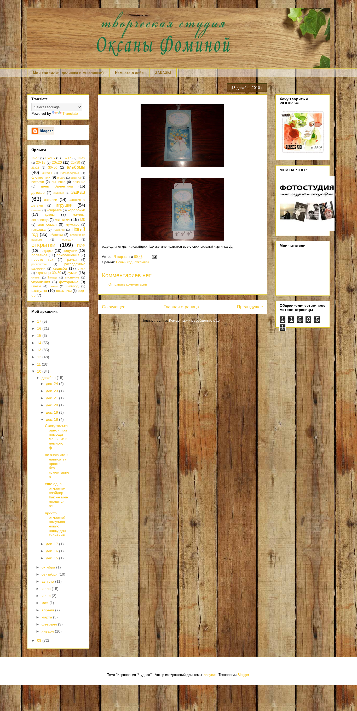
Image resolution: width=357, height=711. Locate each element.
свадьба (60, 268)
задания (58, 192)
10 (39, 371)
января (48, 631)
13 (39, 350)
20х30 (75, 162)
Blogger (243, 675)
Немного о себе (129, 73)
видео (61, 177)
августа (48, 581)
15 (39, 335)
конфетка (54, 210)
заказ (78, 192)
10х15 (35, 158)
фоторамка (68, 282)
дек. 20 (52, 405)
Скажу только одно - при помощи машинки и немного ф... (56, 437)
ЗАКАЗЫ (163, 73)
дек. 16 (52, 551)
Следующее (113, 307)
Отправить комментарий (127, 284)
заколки (50, 199)
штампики (64, 291)
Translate (70, 113)
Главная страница (181, 307)
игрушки (64, 205)
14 (39, 343)
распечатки (39, 264)
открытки (142, 262)
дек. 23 (52, 391)
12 (39, 357)
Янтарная (121, 257)
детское (38, 192)
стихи (81, 268)
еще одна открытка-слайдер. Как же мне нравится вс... (56, 495)
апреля (48, 610)
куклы (50, 214)
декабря (49, 378)
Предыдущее (250, 307)
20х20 (57, 162)
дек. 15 (52, 558)
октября (49, 567)
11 (39, 364)
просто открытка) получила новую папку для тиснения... (56, 524)
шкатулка (39, 290)
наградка (38, 229)
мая (45, 603)
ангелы (47, 172)
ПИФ (81, 245)
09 (39, 640)
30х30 (52, 167)
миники (62, 219)
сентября (50, 574)
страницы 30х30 (48, 273)
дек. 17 (52, 544)
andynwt (210, 675)
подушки (70, 250)
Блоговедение (69, 172)
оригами (67, 239)
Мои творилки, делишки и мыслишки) (68, 73)
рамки (72, 259)
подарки (46, 250)
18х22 (81, 158)
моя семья (47, 224)
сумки (72, 273)
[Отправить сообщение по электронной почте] (153, 257)
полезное (39, 255)
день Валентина (57, 186)
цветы (36, 286)
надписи (59, 229)
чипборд (72, 286)
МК (82, 220)
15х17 (66, 158)
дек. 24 (52, 384)
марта (47, 617)
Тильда (52, 277)
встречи (37, 182)
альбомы (76, 167)
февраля (50, 624)
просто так (42, 259)
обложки (56, 235)
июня (47, 596)
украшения (40, 282)
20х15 (40, 162)
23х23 (35, 167)
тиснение (72, 277)
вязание (79, 182)
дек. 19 (52, 412)
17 (39, 321)
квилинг (36, 210)
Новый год (124, 262)
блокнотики (40, 177)
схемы (35, 277)
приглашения (67, 255)
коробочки (76, 210)
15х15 (50, 158)
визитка (76, 177)
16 (39, 328)
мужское (72, 224)
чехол (53, 286)
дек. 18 (52, 419)
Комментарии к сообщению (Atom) (196, 320)
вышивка (58, 182)
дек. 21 (52, 398)
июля (47, 589)
